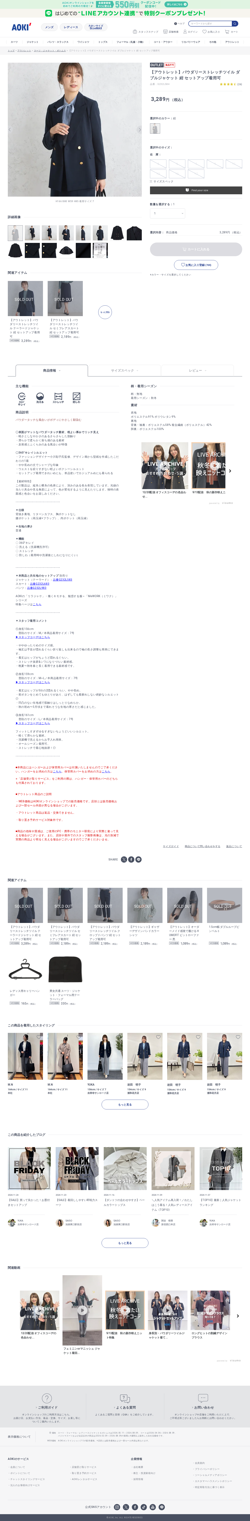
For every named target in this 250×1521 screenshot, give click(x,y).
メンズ (49, 27)
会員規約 (200, 1463)
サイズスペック (164, 181)
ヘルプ (181, 23)
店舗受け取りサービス (84, 1467)
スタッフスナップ (148, 31)
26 (239, 84)
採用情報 (138, 1479)
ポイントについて (20, 1473)
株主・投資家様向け (144, 1473)
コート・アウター (163, 42)
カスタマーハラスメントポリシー (213, 1481)
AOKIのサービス (18, 1458)
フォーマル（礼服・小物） (131, 42)
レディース (71, 27)
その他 (212, 42)
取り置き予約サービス (84, 1473)
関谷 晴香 (167, 1220)
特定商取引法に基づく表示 (210, 1487)
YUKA (20, 1220)
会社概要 (138, 1467)
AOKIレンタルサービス (84, 1479)
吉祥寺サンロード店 (28, 1224)
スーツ (14, 42)
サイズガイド (171, 846)
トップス (103, 42)
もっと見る (125, 1104)
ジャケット (32, 42)
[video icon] (165, 466)
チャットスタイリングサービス (27, 1479)
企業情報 (136, 1458)
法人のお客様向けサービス (25, 1485)
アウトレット (232, 42)
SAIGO (68, 1220)
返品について (234, 846)
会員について (17, 1467)
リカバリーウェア (190, 42)
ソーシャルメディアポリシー (211, 1475)
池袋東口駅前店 (73, 1224)
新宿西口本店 (168, 1224)
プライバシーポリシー (207, 1469)
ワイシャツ (83, 42)
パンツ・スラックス (58, 42)
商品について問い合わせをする (202, 846)
